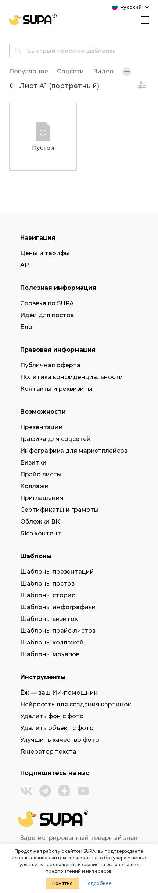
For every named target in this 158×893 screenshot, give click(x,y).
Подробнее (98, 883)
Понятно (62, 883)
